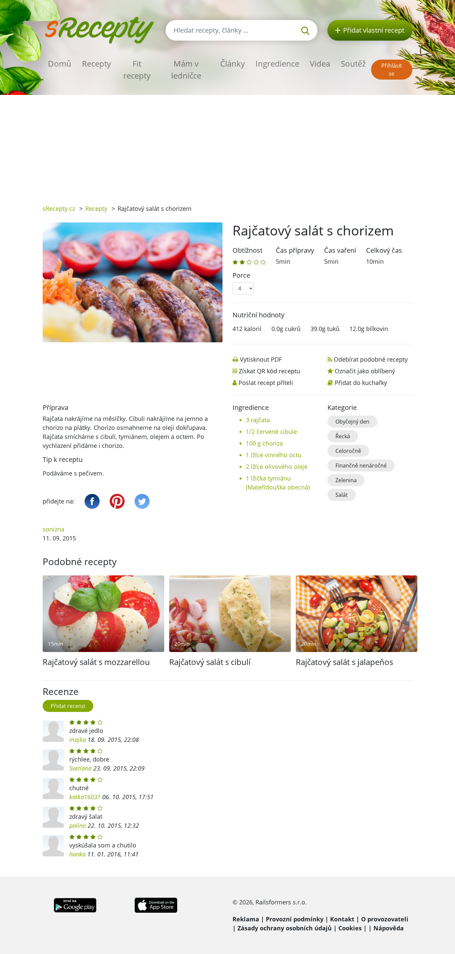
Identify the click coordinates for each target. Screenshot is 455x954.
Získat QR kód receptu (269, 371)
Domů (59, 63)
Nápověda (388, 928)
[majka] (53, 731)
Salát (341, 494)
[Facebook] (92, 501)
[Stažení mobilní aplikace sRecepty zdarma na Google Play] (75, 904)
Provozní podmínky (294, 919)
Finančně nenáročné (361, 465)
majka (77, 740)
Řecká (342, 436)
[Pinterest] (117, 501)
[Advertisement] (227, 144)
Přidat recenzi (68, 706)
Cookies (350, 928)
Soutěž (353, 63)
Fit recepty (137, 69)
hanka (77, 854)
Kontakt (342, 919)
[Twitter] (142, 501)
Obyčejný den (352, 421)
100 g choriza (264, 443)
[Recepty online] (99, 29)
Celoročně (348, 451)
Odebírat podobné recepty (371, 359)
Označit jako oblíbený (365, 371)
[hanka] (53, 845)
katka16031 (85, 797)
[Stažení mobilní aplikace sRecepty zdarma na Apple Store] (155, 904)
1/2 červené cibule (271, 432)
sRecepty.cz (59, 208)
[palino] (53, 817)
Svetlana (80, 768)
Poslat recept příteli (265, 383)
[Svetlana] (53, 760)
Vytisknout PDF (261, 359)
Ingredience (277, 63)
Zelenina (346, 480)
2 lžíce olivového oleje (276, 467)
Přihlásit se (391, 69)
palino (77, 825)
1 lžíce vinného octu (273, 455)
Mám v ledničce (186, 69)
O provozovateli (384, 919)
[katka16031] (53, 788)
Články (232, 63)
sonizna (53, 529)
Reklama (245, 919)
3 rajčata (258, 420)
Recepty (96, 63)
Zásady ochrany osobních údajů (284, 928)
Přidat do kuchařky (361, 383)
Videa (320, 63)
